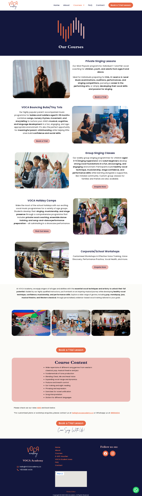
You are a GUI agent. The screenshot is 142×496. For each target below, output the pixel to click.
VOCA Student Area (63, 459)
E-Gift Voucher (61, 456)
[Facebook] (105, 453)
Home (57, 447)
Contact (58, 465)
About (58, 450)
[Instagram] (112, 453)
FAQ (57, 462)
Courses (58, 453)
